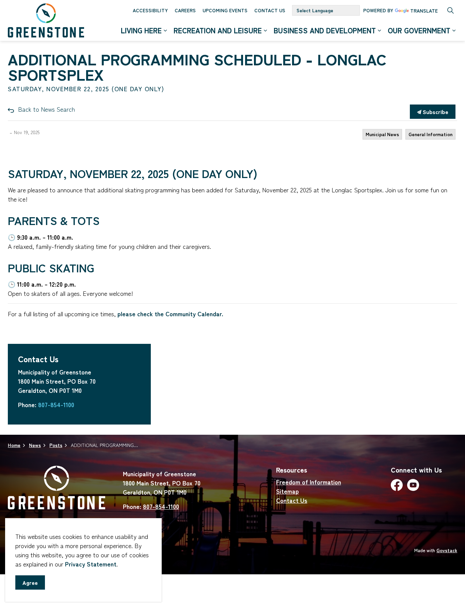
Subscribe (434, 112)
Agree (30, 582)
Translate (424, 11)
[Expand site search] (450, 10)
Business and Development (325, 30)
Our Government (419, 30)
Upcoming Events (225, 10)
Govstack (446, 550)
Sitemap (287, 490)
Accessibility (150, 10)
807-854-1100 (56, 404)
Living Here (141, 30)
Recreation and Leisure (218, 30)
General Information (430, 134)
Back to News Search (46, 109)
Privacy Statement (90, 563)
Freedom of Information (308, 481)
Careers (185, 10)
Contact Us (269, 10)
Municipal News (382, 134)
